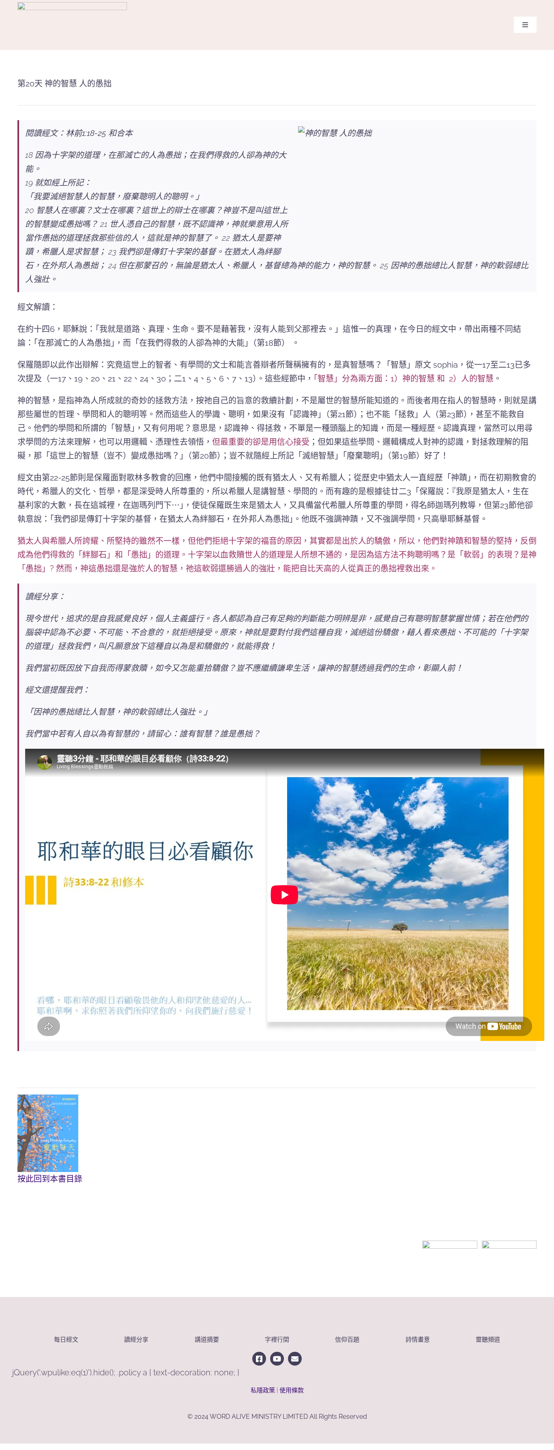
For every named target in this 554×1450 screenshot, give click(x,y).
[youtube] (277, 1359)
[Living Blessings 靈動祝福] (72, 6)
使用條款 (291, 1390)
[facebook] (259, 1359)
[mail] (295, 1359)
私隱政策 (263, 1390)
